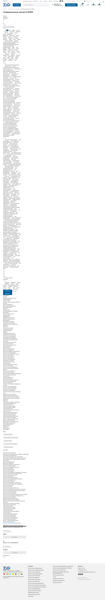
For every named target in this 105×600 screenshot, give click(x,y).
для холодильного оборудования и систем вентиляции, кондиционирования (10, 214)
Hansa (16, 33)
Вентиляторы (6, 347)
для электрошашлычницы (10, 167)
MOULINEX (5, 35)
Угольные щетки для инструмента (11, 409)
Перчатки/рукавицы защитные (12, 65)
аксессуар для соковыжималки (11, 95)
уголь (18, 287)
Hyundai (18, 55)
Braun (18, 30)
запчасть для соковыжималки (11, 94)
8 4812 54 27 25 (81, 568)
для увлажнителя (13, 177)
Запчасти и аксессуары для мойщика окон (13, 495)
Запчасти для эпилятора (9, 420)
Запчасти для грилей (8, 355)
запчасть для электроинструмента (11, 81)
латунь (12, 283)
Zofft (15, 60)
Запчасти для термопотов (9, 371)
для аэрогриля (8, 155)
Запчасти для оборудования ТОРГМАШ (62, 568)
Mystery (13, 55)
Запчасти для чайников (33, 577)
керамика (7, 283)
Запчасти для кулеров (8, 358)
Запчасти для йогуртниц (9, 356)
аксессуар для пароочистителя (11, 82)
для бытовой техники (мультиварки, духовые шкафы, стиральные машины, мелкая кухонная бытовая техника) (11, 232)
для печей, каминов (13, 145)
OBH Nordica (11, 56)
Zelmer (18, 39)
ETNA (8, 51)
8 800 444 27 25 (57, 4)
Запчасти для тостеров (8, 372)
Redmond (15, 36)
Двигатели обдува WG (8, 350)
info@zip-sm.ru (89, 1)
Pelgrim (16, 49)
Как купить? (35, 1)
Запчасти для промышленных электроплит (63, 566)
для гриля (7, 176)
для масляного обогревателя (14, 154)
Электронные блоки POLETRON (10, 416)
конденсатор (8, 66)
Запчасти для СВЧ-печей (34, 575)
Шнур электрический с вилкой (10, 412)
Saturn (18, 52)
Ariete (9, 48)
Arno (17, 47)
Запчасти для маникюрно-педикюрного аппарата (15, 472)
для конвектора (14, 141)
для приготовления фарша (11, 139)
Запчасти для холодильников (35, 568)
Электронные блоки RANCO (9, 417)
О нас (41, 1)
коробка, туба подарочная (11, 89)
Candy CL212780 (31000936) (10, 444)
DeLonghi (12, 31)
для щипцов (14, 172)
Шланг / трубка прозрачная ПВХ (10, 419)
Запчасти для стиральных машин (36, 570)
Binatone (14, 52)
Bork (10, 30)
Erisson (17, 56)
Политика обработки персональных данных (13, 576)
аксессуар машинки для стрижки (11, 129)
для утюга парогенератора (11, 263)
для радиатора (12, 252)
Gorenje (11, 33)
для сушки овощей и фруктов (11, 256)
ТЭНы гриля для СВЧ (8, 404)
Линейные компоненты (58, 578)
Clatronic (13, 53)
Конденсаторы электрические (10, 395)
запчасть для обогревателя (9, 116)
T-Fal (9, 52)
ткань (13, 287)
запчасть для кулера (10, 87)
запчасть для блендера (12, 97)
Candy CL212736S (8, 434)
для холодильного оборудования (10, 209)
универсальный (13, 149)
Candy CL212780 (8, 440)
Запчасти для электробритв (9, 387)
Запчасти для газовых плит (59, 570)
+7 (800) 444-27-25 (82, 570)
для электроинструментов (13, 237)
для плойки (16, 238)
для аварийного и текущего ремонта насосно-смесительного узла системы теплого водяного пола (11, 243)
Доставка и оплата (27, 1)
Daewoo (6, 31)
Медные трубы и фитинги (59, 580)
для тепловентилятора (8, 188)
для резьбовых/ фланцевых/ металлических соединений (10, 240)
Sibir (6, 56)
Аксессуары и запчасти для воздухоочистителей (14, 458)
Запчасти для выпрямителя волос (11, 354)
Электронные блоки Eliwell (9, 415)
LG (14, 34)
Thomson (7, 53)
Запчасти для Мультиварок (34, 590)
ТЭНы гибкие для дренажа (9, 403)
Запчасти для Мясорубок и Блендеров (37, 587)
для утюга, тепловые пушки (9, 160)
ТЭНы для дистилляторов (9, 406)
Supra (17, 48)
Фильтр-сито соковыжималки (10, 542)
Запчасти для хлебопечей (34, 572)
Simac (17, 51)
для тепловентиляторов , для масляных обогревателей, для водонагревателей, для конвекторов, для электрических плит (12, 222)
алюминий (12, 282)
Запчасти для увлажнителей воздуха (12, 373)
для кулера (15, 156)
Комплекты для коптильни (9, 394)
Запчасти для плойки (8, 365)
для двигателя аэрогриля (15, 164)
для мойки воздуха (9, 167)
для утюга (16, 142)
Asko (13, 48)
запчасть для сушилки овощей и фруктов (10, 108)
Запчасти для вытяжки (58, 575)
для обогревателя (14, 191)
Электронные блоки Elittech (9, 413)
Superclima (11, 58)
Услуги (54, 576)
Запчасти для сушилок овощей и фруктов (13, 478)
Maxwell (10, 49)
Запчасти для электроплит (34, 579)
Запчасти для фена (7, 378)
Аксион (16, 40)
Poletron (10, 36)
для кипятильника (9, 257)
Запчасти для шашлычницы (9, 386)
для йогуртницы (14, 182)
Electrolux (18, 31)
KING (13, 47)
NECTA (13, 51)
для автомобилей (14, 267)
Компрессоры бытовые (33, 592)
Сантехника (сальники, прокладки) (11, 402)
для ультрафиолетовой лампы (11, 249)
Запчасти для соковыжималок (10, 367)
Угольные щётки (7, 411)
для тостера (15, 178)
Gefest (6, 33)
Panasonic (12, 35)
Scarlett (16, 38)
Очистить (5, 17)
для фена (14, 173)
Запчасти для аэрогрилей (9, 352)
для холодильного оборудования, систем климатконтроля (10, 186)
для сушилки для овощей (15, 174)
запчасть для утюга (14, 92)
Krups (4, 34)
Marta (16, 57)
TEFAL (10, 39)
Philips (17, 35)
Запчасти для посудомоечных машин (37, 585)
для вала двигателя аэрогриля (12, 165)
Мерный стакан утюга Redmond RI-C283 (13, 527)
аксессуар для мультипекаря (9, 73)
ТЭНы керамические (8, 408)
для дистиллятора (9, 152)
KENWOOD (9, 34)
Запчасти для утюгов (8, 377)
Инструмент (31, 596)
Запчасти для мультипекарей (10, 364)
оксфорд (7, 282)
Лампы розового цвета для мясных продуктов (14, 500)
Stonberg (10, 60)
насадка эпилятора (7, 68)
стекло (9, 287)
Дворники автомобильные (9, 334)
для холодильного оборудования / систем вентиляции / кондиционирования (12, 227)
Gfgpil (8, 57)
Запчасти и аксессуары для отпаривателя (13, 484)
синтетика (15, 289)
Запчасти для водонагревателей (36, 583)
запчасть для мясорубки (9, 102)
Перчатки (5, 400)
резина (10, 286)
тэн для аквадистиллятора (11, 122)
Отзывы (45, 1)
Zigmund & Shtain (9, 40)
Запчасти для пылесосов (34, 581)
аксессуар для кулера (8, 88)
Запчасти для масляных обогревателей (12, 473)
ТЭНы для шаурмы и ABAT (9, 407)
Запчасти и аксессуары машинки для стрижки (14, 490)
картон (9, 289)
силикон (15, 286)
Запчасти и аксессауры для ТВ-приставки (13, 456)
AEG (6, 30)
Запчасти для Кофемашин (34, 588)
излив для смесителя (13, 115)
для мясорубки (14, 150)
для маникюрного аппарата (9, 229)
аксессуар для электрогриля (10, 124)
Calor (12, 57)
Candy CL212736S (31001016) (11, 437)
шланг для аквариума (8, 131)
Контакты (56, 1)
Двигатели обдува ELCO (8, 348)
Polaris (4, 36)
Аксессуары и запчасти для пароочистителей (14, 459)
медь (17, 283)
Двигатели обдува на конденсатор (11, 351)
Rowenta (5, 38)
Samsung (11, 38)
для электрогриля (13, 234)
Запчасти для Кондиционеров (35, 573)
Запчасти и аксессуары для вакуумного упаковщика (15, 494)
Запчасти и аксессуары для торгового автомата (14, 489)
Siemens (5, 39)
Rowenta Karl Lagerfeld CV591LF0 (10, 380)
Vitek (14, 39)
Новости (50, 1)
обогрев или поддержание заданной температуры (9, 202)
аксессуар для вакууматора (9, 123)
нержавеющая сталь (13, 285)
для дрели (13, 194)
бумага (18, 282)
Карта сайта (6, 577)
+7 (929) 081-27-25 (58, 5)
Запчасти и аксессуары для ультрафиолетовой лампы (16, 454)
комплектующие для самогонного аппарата (11, 72)
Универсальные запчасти (34, 594)
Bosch (13, 30)
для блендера (15, 160)
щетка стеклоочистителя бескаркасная (10, 67)
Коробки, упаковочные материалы (11, 396)
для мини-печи (8, 238)
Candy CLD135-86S (8, 447)
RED (16, 58)
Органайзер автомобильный (10, 338)
